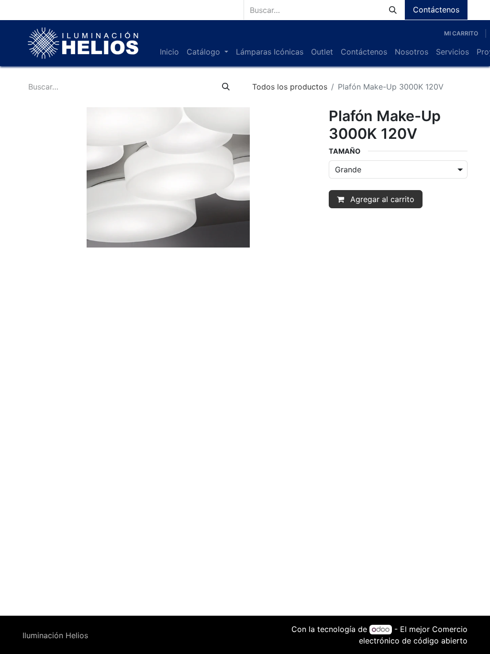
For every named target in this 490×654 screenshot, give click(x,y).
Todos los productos (289, 86)
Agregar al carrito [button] (381, 199)
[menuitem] (169, 51)
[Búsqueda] (393, 10)
